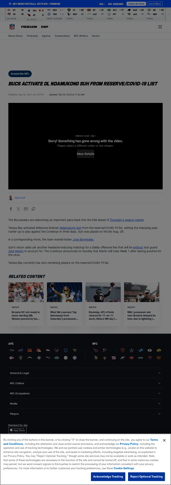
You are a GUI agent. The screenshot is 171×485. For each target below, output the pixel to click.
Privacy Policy (129, 444)
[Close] (164, 440)
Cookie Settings (124, 468)
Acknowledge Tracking (108, 476)
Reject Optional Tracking (146, 476)
